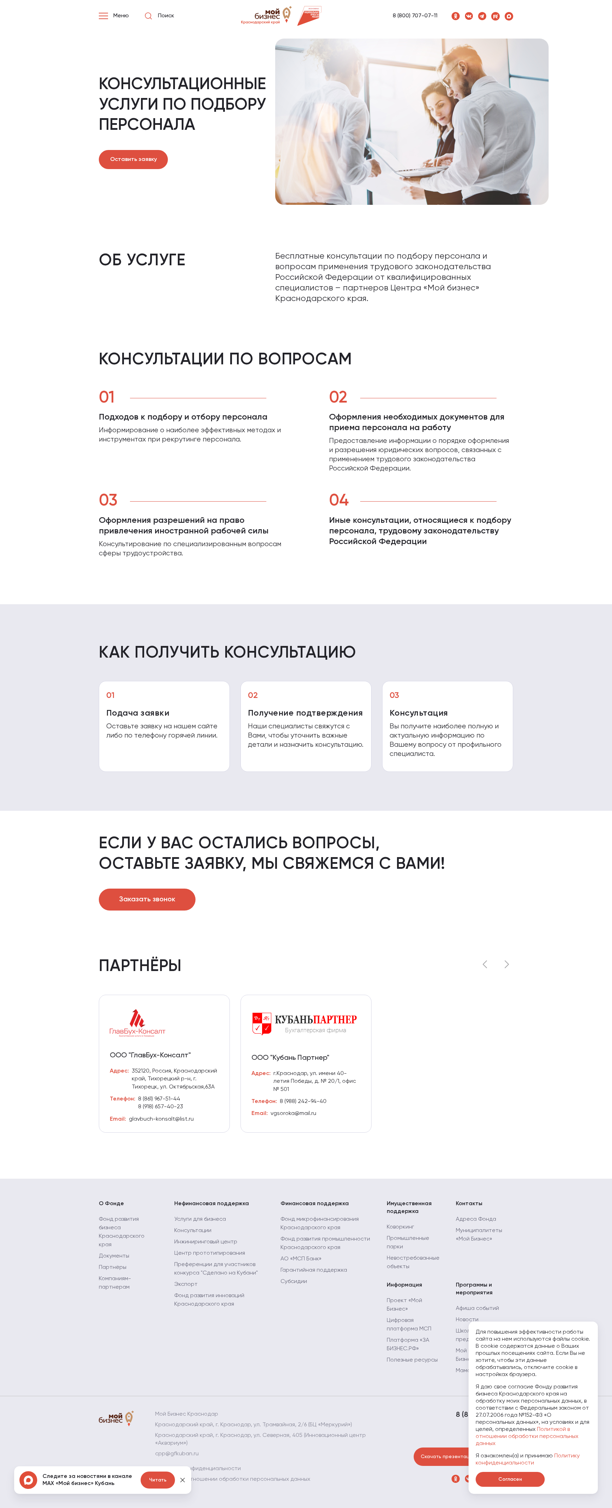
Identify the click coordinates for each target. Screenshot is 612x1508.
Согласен (510, 1479)
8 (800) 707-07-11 (415, 16)
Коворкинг (400, 1227)
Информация (404, 1285)
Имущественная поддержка (409, 1207)
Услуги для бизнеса (200, 1219)
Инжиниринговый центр (205, 1242)
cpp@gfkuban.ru (177, 1454)
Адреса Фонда (476, 1219)
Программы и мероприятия (474, 1289)
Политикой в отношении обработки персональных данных (527, 1436)
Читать (157, 1480)
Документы (114, 1256)
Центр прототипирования (209, 1253)
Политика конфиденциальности (198, 1469)
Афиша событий (477, 1308)
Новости (467, 1320)
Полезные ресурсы (412, 1360)
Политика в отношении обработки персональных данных (232, 1479)
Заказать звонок (147, 899)
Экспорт (186, 1284)
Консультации (192, 1230)
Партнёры (112, 1267)
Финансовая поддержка (314, 1204)
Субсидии (293, 1281)
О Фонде (111, 1204)
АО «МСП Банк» (301, 1259)
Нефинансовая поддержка (211, 1204)
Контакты (469, 1204)
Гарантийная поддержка (313, 1270)
